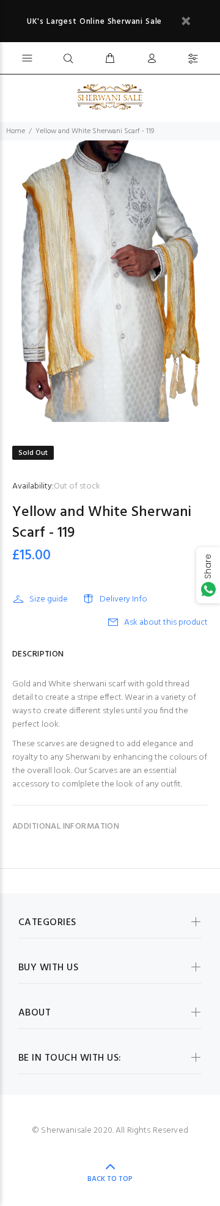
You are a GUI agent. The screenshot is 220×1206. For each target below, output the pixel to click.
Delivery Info (123, 599)
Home (15, 131)
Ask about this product (166, 623)
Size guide (48, 599)
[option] (110, 281)
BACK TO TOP (110, 1179)
